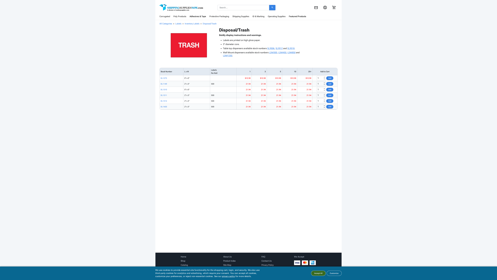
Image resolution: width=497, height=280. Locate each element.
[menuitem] (165, 16)
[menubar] (248, 16)
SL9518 (290, 48)
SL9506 (270, 48)
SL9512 (279, 48)
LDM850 (291, 52)
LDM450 (282, 52)
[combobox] (243, 7)
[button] (189, 45)
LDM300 (273, 52)
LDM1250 (227, 55)
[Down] (324, 79)
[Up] (324, 77)
